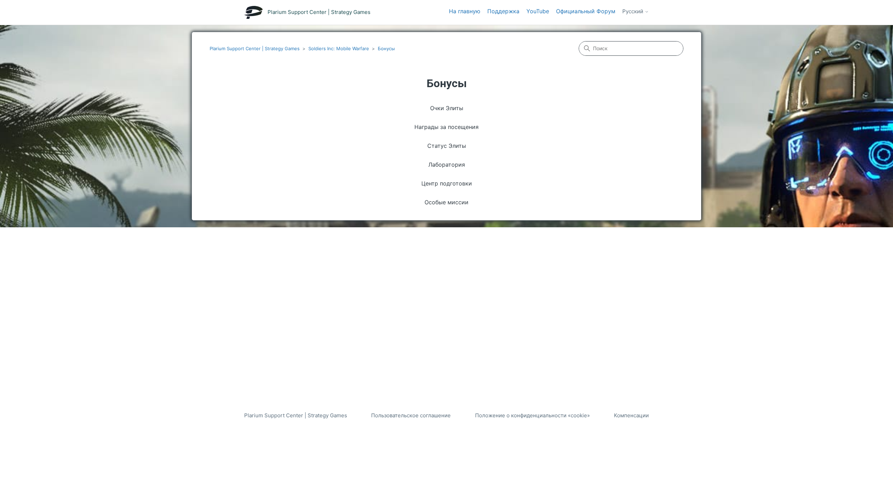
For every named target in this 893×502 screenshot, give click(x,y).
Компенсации (631, 415)
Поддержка (503, 11)
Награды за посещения (446, 126)
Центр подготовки (446, 183)
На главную (464, 11)
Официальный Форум (585, 11)
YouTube (537, 11)
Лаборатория (446, 164)
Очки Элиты (446, 108)
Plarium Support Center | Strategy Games (255, 48)
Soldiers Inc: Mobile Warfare (338, 48)
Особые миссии (446, 202)
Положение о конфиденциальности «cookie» (532, 415)
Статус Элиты (446, 145)
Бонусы (386, 48)
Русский (633, 11)
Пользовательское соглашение (411, 415)
